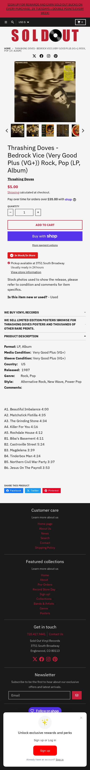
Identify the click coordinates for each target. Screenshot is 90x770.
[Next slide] (83, 130)
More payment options (45, 245)
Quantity (13, 206)
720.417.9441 (36, 634)
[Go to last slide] (7, 130)
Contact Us (56, 634)
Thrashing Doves (21, 179)
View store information (26, 272)
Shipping (13, 192)
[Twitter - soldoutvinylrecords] (34, 56)
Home (7, 48)
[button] (17, 130)
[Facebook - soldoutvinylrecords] (41, 56)
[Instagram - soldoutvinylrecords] (48, 56)
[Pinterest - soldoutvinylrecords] (55, 56)
